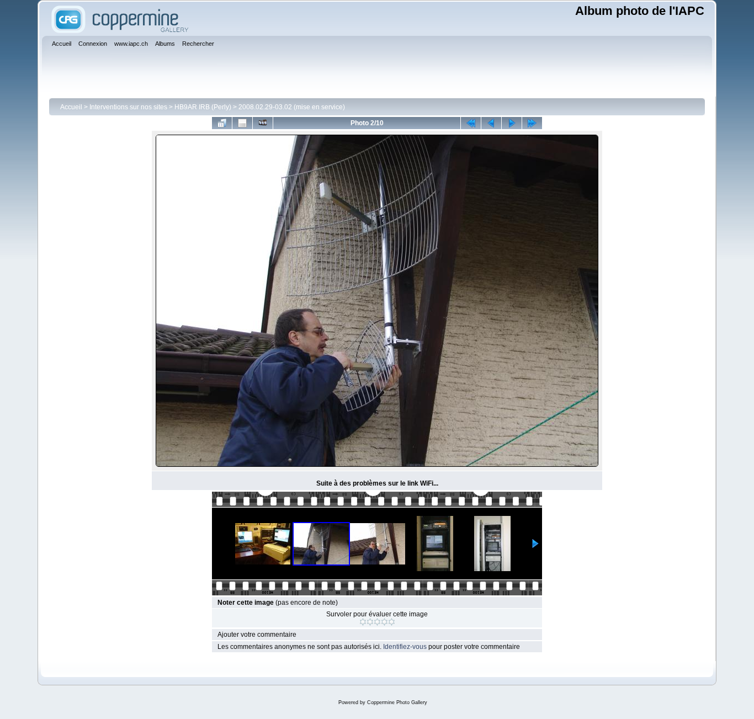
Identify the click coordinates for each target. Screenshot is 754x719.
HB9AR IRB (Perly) (202, 107)
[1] (363, 622)
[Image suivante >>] (512, 123)
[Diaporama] (263, 123)
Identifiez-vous (405, 647)
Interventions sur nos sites (128, 107)
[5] (391, 622)
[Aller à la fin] (532, 123)
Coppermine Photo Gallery (397, 702)
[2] (370, 622)
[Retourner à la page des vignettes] (222, 123)
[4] (384, 622)
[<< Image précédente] (491, 123)
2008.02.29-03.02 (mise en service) (291, 107)
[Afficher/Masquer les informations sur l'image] (242, 123)
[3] (377, 622)
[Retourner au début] (471, 123)
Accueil (71, 107)
